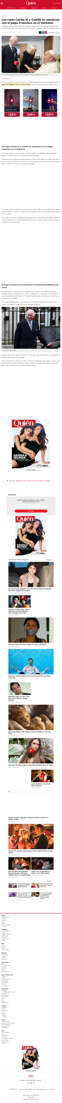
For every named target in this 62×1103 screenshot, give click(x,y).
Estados (4, 1013)
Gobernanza (5, 1035)
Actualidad (5, 954)
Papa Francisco (22, 481)
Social (3, 1034)
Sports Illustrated (7, 975)
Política (4, 1006)
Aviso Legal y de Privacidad (31, 1095)
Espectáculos (11, 8)
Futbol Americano (7, 979)
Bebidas (4, 932)
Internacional (6, 995)
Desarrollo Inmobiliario (8, 1023)
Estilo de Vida (5, 938)
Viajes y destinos (6, 934)
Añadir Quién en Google (54, 32)
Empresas (4, 990)
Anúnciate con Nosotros (31, 1099)
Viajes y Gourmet (6, 924)
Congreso (4, 1010)
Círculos (34, 8)
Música (3, 970)
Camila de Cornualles (43, 481)
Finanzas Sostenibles (7, 1038)
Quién (4, 915)
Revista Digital (56, 3)
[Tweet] (40, 32)
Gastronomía (5, 931)
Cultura (4, 926)
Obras (3, 998)
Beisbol (4, 978)
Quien (28, 1083)
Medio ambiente (6, 1032)
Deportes (4, 967)
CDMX (3, 1012)
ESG (3, 1031)
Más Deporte (5, 982)
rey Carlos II (32, 481)
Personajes (5, 935)
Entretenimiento (6, 965)
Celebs (3, 948)
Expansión (5, 989)
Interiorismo (5, 1027)
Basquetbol (5, 981)
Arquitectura (5, 1026)
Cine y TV (4, 968)
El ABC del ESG (5, 1041)
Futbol (3, 976)
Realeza (23, 8)
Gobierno (4, 1007)
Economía (4, 993)
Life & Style (5, 962)
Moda (44, 8)
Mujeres (4, 953)
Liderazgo (4, 956)
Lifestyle (4, 984)
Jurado (4, 940)
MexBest (4, 929)
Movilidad (4, 1037)
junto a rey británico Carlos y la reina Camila (16, 84)
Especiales (4, 959)
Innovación (5, 1040)
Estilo (3, 964)
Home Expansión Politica (8, 992)
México (3, 1009)
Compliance (30, 1097)
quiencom (32, 1082)
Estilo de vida (5, 949)
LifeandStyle (5, 1002)
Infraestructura (6, 1024)
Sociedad (4, 1016)
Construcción (5, 1021)
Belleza (54, 8)
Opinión (4, 957)
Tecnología (5, 996)
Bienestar (4, 937)
